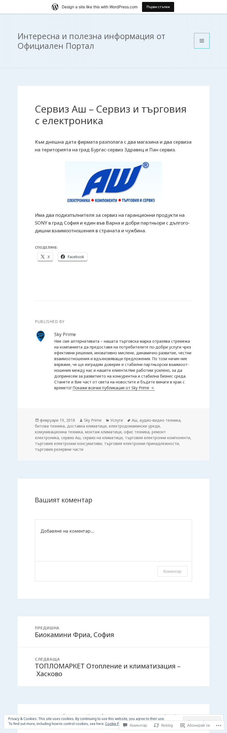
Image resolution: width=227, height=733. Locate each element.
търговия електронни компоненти (157, 437)
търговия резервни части (59, 449)
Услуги (116, 420)
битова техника (50, 426)
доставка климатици (87, 426)
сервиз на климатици (103, 437)
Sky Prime (93, 420)
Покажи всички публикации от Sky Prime (111, 387)
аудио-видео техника (160, 420)
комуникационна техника (59, 431)
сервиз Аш (71, 437)
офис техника (136, 431)
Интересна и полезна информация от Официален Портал (91, 40)
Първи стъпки (158, 7)
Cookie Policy (115, 723)
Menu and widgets (202, 48)
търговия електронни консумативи (68, 443)
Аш (134, 420)
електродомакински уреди (134, 426)
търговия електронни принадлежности (141, 443)
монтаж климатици (103, 431)
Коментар (172, 571)
